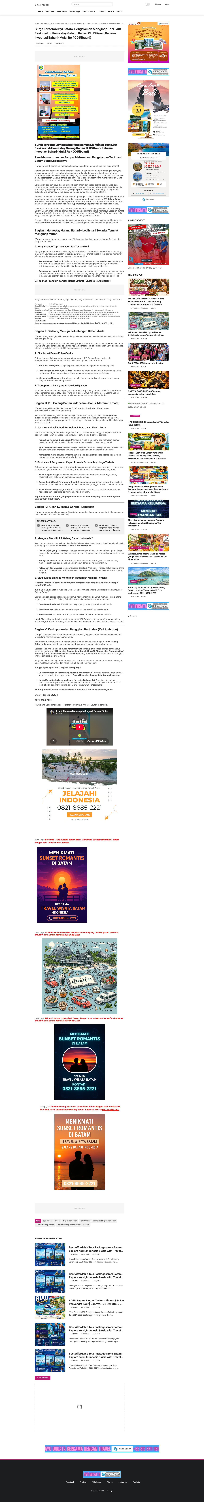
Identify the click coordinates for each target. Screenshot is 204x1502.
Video (102, 11)
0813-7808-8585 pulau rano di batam (146, 363)
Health (111, 11)
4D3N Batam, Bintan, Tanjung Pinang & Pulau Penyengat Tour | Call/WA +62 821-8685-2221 (110, 527)
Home (40, 11)
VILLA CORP (135, 446)
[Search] (110, 4)
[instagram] (164, 11)
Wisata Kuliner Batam (139, 292)
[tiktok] (160, 11)
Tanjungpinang (137, 480)
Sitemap (158, 4)
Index (167, 4)
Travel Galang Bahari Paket (69, 1225)
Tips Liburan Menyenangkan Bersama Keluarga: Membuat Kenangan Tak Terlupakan (146, 523)
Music (119, 11)
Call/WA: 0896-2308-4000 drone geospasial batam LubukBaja (144, 392)
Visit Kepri (42, 4)
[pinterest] (51, 1231)
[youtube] (168, 11)
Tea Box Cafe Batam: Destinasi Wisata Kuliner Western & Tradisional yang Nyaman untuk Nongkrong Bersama (146, 302)
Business (50, 11)
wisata (43, 23)
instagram (123, 1482)
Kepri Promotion (70, 1221)
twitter (83, 1482)
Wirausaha (135, 385)
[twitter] (153, 11)
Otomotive (61, 11)
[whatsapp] (156, 11)
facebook (70, 1482)
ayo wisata (47, 1221)
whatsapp (96, 1482)
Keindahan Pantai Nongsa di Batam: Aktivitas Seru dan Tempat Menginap (146, 333)
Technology (74, 11)
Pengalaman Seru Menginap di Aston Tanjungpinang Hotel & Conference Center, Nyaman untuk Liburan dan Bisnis (148, 489)
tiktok (110, 1482)
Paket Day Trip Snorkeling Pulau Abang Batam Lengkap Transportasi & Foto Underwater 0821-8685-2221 (146, 590)
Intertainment (89, 11)
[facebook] (149, 11)
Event (57, 1221)
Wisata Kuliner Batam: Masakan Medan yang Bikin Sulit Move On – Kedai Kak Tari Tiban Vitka (147, 557)
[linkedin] (56, 1231)
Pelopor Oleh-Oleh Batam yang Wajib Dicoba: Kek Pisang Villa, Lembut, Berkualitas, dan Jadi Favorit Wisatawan (147, 456)
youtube (136, 1482)
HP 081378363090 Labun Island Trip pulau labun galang (148, 423)
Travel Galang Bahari (45, 1225)
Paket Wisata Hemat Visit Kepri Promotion (98, 1221)
